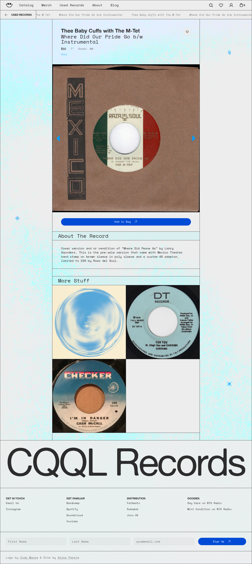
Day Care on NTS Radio (204, 503)
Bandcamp (73, 503)
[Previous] (58, 138)
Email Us (12, 503)
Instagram (13, 509)
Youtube (72, 521)
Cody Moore (29, 557)
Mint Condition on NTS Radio (209, 509)
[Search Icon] (210, 5)
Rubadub (132, 509)
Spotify (72, 509)
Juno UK (132, 515)
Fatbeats (133, 503)
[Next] (194, 138)
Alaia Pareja (68, 557)
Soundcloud (74, 515)
